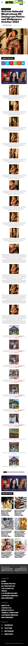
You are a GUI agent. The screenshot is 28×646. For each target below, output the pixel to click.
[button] (14, 92)
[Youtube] (2, 628)
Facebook (8, 625)
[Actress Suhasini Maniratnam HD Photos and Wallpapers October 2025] (7, 503)
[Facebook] (3, 63)
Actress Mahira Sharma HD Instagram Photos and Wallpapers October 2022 (21, 569)
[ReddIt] (19, 63)
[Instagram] (2, 631)
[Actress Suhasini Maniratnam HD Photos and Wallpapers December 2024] (7, 524)
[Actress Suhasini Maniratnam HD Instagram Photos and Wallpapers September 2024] (21, 524)
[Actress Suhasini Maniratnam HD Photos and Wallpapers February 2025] (21, 503)
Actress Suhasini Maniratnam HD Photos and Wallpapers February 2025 (20, 513)
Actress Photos (6, 9)
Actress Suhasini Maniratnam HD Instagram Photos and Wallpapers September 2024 (20, 533)
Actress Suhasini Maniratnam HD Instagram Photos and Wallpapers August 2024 (7, 554)
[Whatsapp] (2, 634)
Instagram (8, 631)
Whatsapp (8, 634)
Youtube (8, 628)
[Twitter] (7, 63)
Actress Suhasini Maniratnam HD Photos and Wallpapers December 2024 (6, 533)
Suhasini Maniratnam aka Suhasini (15, 472)
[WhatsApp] (15, 63)
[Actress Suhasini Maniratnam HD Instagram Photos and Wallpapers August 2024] (7, 545)
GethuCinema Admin (7, 25)
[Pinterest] (11, 63)
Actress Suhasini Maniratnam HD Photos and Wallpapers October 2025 (6, 513)
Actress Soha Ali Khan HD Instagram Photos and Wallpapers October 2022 (7, 569)
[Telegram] (23, 63)
